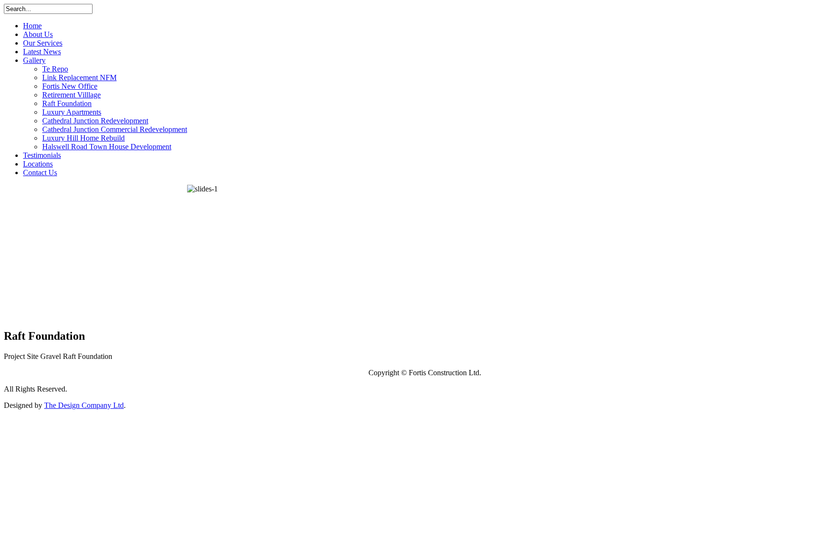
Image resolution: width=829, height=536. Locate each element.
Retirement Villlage (71, 95)
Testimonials (42, 155)
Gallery (34, 60)
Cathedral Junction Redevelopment (95, 121)
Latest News (42, 52)
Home (32, 26)
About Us (38, 34)
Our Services (42, 43)
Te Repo (55, 69)
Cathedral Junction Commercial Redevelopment (114, 129)
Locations (38, 164)
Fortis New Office (69, 86)
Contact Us (40, 172)
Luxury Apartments (71, 112)
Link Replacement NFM (79, 77)
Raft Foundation (67, 103)
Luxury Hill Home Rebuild (83, 138)
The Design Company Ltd (84, 405)
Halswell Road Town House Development (106, 147)
